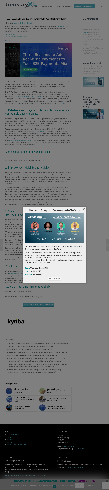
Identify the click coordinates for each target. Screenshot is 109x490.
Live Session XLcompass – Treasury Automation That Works (54, 210)
